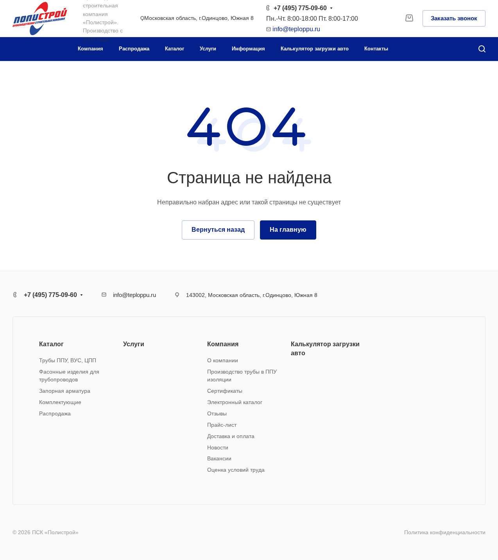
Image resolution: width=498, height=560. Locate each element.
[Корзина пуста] (409, 18)
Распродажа (55, 413)
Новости (217, 447)
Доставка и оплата (230, 436)
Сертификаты (224, 391)
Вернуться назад (218, 229)
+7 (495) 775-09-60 (300, 8)
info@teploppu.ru (296, 29)
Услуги (133, 344)
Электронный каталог (234, 402)
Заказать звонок (454, 18)
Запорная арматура (64, 391)
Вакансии (219, 458)
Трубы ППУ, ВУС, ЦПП (67, 360)
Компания (222, 344)
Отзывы (217, 413)
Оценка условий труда (236, 470)
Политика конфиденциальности (444, 532)
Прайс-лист (221, 425)
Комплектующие (60, 402)
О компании (222, 360)
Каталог (51, 344)
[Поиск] (481, 49)
